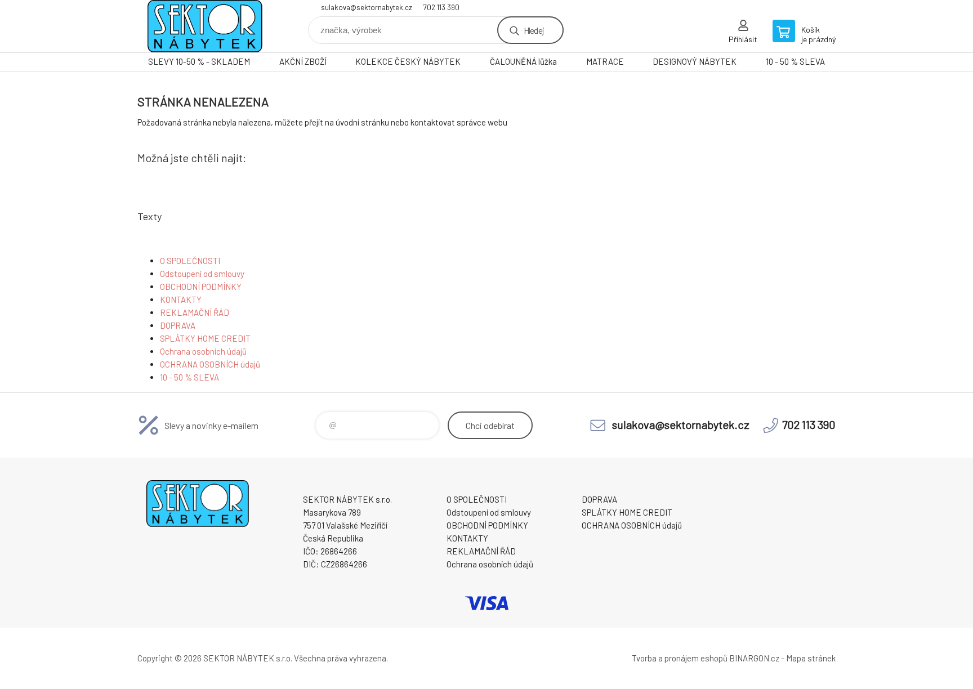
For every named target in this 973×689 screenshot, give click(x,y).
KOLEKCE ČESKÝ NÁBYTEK (408, 61)
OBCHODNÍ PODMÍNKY (201, 286)
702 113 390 (441, 7)
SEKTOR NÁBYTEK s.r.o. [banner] (205, 26)
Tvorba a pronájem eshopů (679, 658)
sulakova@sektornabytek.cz (366, 7)
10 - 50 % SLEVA (795, 61)
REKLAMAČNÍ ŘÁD (194, 312)
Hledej (534, 30)
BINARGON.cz (754, 658)
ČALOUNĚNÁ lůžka (523, 61)
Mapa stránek (811, 658)
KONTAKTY (181, 299)
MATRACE (605, 61)
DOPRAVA (177, 325)
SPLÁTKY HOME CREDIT (205, 338)
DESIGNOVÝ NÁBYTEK (695, 61)
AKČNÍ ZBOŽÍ (303, 61)
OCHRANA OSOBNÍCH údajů (210, 364)
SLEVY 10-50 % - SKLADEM (199, 61)
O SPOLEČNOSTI (190, 261)
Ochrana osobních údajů (203, 351)
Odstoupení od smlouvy (202, 274)
